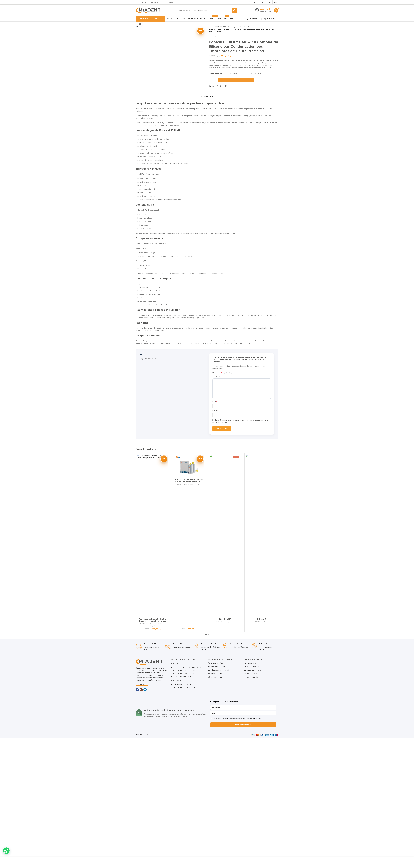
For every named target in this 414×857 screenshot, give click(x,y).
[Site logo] (148, 10)
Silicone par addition (193, 484)
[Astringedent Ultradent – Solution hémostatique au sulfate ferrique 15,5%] (152, 536)
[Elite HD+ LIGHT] (225, 536)
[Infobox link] (263, 10)
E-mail (215, 411)
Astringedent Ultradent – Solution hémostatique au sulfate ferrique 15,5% (152, 621)
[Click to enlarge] (140, 24)
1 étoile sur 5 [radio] (225, 373)
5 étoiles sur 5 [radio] (231, 373)
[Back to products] (212, 36)
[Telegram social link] (225, 86)
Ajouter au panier (236, 80)
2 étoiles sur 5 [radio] (226, 373)
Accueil (211, 27)
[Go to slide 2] (208, 634)
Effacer (258, 73)
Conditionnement (216, 73)
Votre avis (216, 376)
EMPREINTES (221, 27)
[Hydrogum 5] (261, 536)
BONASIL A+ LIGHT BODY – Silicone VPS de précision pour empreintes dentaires (189, 482)
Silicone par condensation (237, 27)
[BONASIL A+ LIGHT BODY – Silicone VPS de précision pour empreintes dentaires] (189, 466)
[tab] (207, 95)
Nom (214, 402)
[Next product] (215, 36)
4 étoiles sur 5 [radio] (229, 373)
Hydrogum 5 (261, 619)
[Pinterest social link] (220, 86)
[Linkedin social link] (250, 2)
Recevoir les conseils (243, 725)
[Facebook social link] (245, 2)
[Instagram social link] (247, 2)
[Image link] (149, 661)
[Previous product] (210, 36)
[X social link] (217, 86)
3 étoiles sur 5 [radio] (228, 373)
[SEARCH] (234, 10)
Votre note (217, 373)
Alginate (266, 622)
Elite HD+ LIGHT (225, 619)
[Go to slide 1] (206, 634)
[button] (6, 850)
